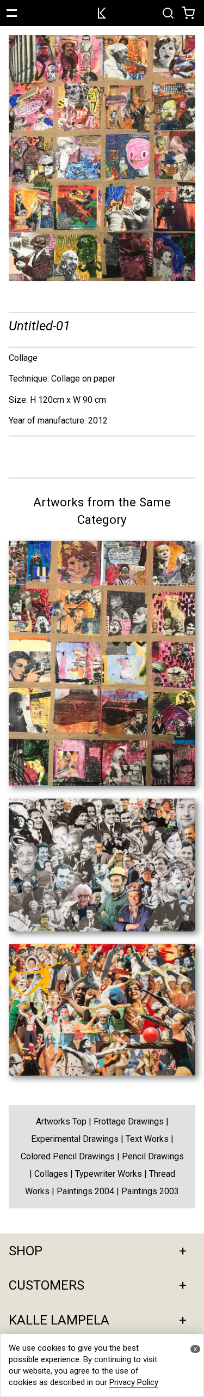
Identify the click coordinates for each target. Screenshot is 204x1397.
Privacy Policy (133, 1382)
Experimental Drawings (75, 1139)
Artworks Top (61, 1121)
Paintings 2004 (85, 1191)
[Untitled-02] (102, 783)
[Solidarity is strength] (102, 1073)
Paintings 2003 (150, 1191)
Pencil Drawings (153, 1156)
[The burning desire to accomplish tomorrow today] (102, 928)
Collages (51, 1174)
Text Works (147, 1139)
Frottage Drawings (129, 1121)
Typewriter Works (108, 1174)
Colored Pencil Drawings (68, 1156)
